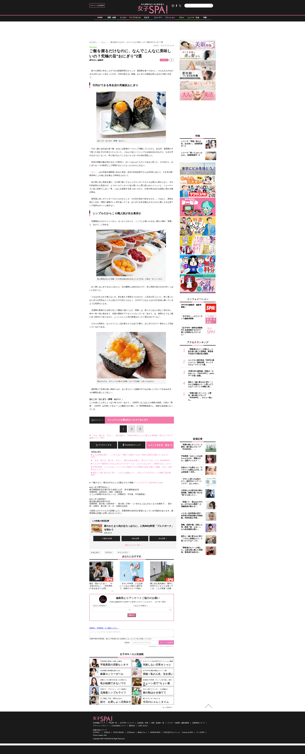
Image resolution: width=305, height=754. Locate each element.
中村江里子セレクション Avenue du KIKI (178, 732)
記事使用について (198, 723)
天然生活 (107, 732)
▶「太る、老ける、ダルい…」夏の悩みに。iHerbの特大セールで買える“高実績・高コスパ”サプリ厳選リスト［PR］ (131, 436)
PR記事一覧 (113, 723)
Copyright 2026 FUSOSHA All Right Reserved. (109, 739)
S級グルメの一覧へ (133, 545)
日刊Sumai (131, 732)
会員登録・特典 (142, 723)
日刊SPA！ (97, 732)
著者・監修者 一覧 (157, 723)
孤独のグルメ (142, 732)
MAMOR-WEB (155, 732)
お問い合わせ (143, 726)
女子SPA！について (127, 723)
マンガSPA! (200, 732)
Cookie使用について (119, 726)
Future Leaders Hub (100, 735)
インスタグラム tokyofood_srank (149, 483)
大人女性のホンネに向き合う (152, 4)
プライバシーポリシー (100, 726)
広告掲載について (99, 723)
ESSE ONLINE (118, 732)
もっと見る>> (167, 707)
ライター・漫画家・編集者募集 (178, 723)
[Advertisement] (152, 29)
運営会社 (132, 726)
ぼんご (94, 172)
